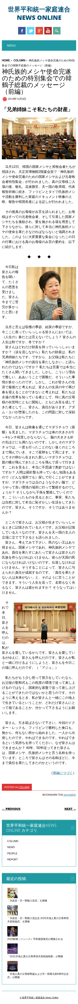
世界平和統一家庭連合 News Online (39, 13)
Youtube (48, 30)
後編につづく (63, 773)
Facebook (22, 30)
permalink (70, 795)
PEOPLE (12, 853)
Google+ (39, 30)
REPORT (12, 859)
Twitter (30, 30)
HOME (6, 60)
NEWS (11, 847)
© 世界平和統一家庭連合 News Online (39, 997)
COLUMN (19, 60)
